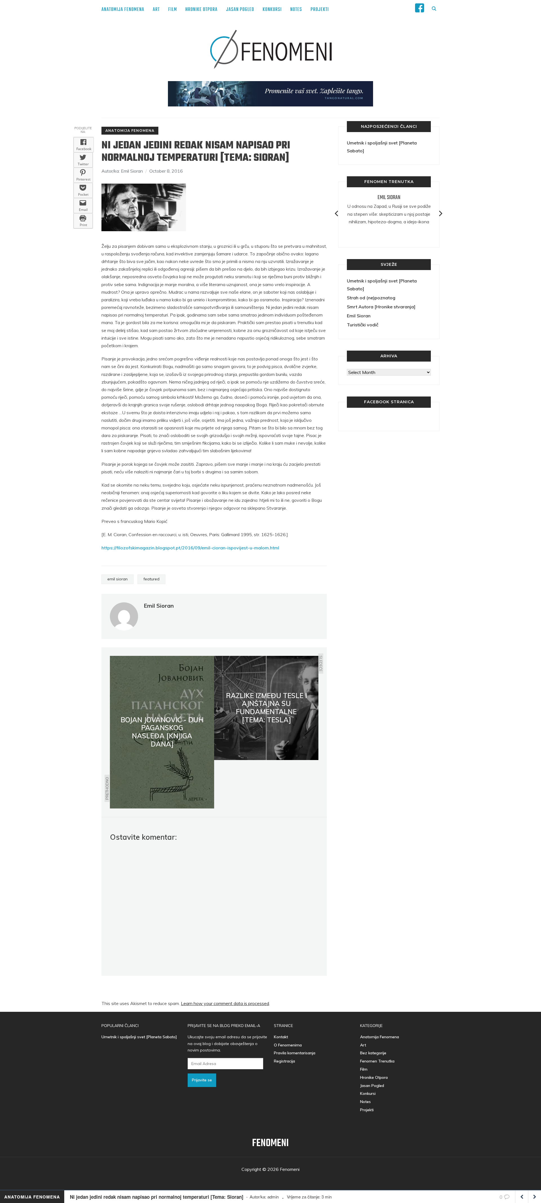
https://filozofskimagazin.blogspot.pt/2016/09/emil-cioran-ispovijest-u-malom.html (190, 548)
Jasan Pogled (240, 10)
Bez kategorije (373, 1052)
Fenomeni (270, 1143)
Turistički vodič (362, 325)
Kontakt (281, 1036)
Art (156, 10)
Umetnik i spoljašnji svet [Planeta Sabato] (139, 1036)
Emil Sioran (389, 197)
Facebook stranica (389, 401)
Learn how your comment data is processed (225, 1003)
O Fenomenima (288, 1045)
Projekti (320, 10)
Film (172, 10)
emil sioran (117, 579)
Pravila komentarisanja (294, 1052)
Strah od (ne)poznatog (371, 297)
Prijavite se (202, 1079)
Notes (296, 10)
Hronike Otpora (201, 10)
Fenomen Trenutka (377, 1061)
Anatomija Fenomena (122, 10)
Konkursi (272, 10)
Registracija (284, 1061)
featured (151, 579)
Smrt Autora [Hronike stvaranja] (381, 306)
